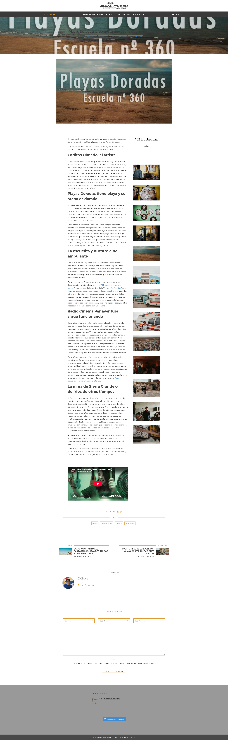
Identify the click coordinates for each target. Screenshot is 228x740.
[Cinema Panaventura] (114, 5)
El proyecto (113, 14)
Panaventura (135, 37)
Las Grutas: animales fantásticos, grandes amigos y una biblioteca (91, 551)
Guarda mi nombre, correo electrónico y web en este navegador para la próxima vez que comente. (114, 663)
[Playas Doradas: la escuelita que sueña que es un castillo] (110, 511)
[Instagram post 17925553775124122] (108, 711)
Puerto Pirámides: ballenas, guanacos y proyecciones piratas (138, 551)
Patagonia (119, 523)
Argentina (91, 37)
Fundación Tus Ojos (112, 288)
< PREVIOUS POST (65, 545)
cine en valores (118, 37)
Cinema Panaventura (92, 14)
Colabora (138, 14)
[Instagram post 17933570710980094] (119, 711)
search (176, 14)
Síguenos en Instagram (115, 719)
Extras (126, 14)
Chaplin (103, 37)
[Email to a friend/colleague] (117, 511)
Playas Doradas (130, 523)
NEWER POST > (163, 545)
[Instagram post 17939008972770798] (130, 711)
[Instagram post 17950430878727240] (97, 711)
